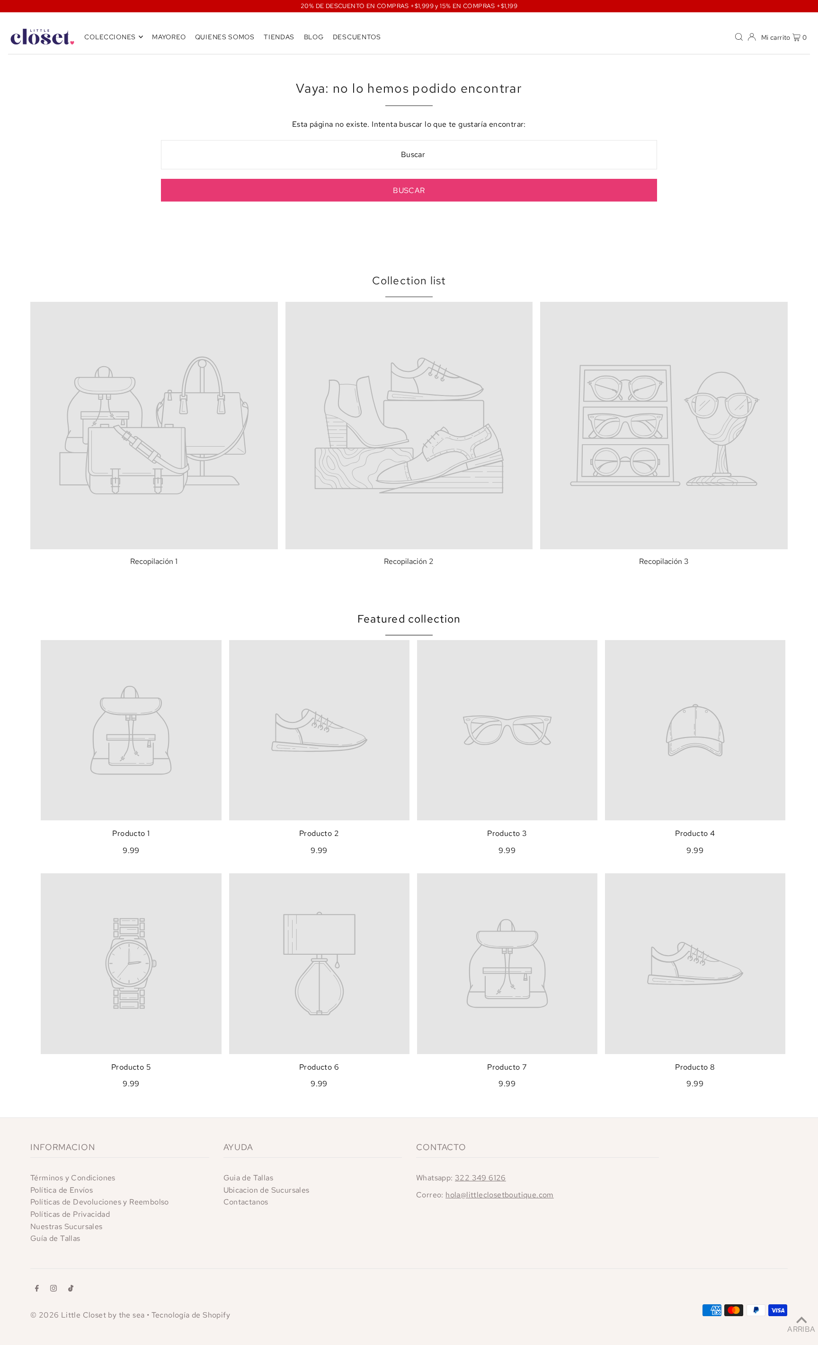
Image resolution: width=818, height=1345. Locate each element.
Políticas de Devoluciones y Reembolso (99, 1202)
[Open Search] (739, 36)
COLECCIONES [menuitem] (110, 37)
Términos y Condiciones (73, 1178)
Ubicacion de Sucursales (266, 1190)
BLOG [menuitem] (314, 37)
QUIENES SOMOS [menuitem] (225, 37)
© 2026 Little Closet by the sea (87, 1315)
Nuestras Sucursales (66, 1226)
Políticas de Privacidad (70, 1214)
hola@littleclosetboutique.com (499, 1195)
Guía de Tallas (55, 1238)
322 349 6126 (480, 1178)
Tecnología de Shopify (190, 1315)
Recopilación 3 (664, 561)
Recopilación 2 (409, 561)
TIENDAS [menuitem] (279, 37)
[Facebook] (37, 1289)
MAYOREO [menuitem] (169, 37)
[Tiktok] (70, 1289)
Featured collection (409, 619)
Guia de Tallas (248, 1178)
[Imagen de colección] (154, 425)
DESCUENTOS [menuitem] (357, 37)
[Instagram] (53, 1289)
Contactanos (245, 1202)
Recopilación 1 (154, 561)
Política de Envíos (61, 1190)
